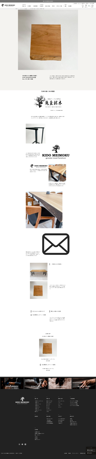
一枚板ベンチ (37, 408)
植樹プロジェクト (37, 439)
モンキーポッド (49, 410)
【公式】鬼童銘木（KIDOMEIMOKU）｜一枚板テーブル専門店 (13, 453)
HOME (16, 8)
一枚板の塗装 (49, 420)
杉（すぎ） (48, 408)
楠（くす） (48, 405)
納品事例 (41, 6)
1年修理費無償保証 (49, 421)
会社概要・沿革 (37, 431)
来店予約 (90, 453)
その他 (48, 411)
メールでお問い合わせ (61, 418)
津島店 (71, 418)
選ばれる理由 (47, 6)
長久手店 (71, 420)
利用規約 (69, 453)
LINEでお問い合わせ (61, 420)
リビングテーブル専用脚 (73, 402)
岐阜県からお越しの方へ (73, 424)
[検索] (83, 6)
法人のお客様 (60, 421)
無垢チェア (36, 411)
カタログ (36, 436)
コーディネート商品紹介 (23, 8)
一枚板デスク (37, 405)
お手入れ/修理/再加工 (50, 423)
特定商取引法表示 (82, 453)
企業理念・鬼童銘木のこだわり (39, 433)
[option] (48, 1)
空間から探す (60, 398)
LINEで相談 (91, 450)
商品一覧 (24, 6)
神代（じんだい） (49, 402)
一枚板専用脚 (35, 6)
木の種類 (29, 6)
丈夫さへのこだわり (50, 418)
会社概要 (69, 6)
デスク (59, 405)
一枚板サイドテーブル (38, 410)
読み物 (53, 6)
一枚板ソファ (37, 402)
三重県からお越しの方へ (73, 423)
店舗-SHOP (72, 416)
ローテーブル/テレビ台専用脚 (74, 405)
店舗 (65, 6)
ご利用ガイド (60, 423)
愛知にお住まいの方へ (73, 421)
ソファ (59, 402)
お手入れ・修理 (59, 6)
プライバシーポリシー (75, 453)
